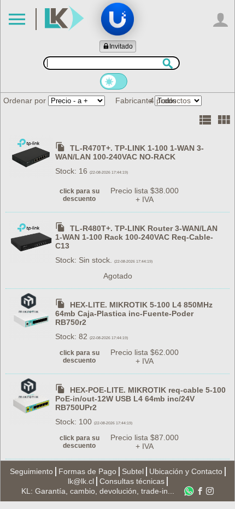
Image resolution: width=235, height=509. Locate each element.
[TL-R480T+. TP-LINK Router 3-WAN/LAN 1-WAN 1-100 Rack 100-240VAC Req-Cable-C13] (32, 240)
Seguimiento (31, 471)
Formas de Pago (87, 471)
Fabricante (133, 100)
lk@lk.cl (81, 481)
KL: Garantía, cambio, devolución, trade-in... (97, 491)
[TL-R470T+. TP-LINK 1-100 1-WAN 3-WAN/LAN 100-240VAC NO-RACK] (32, 155)
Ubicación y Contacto (185, 471)
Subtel (133, 471)
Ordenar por (24, 100)
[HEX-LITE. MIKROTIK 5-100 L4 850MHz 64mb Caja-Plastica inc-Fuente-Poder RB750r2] (32, 316)
